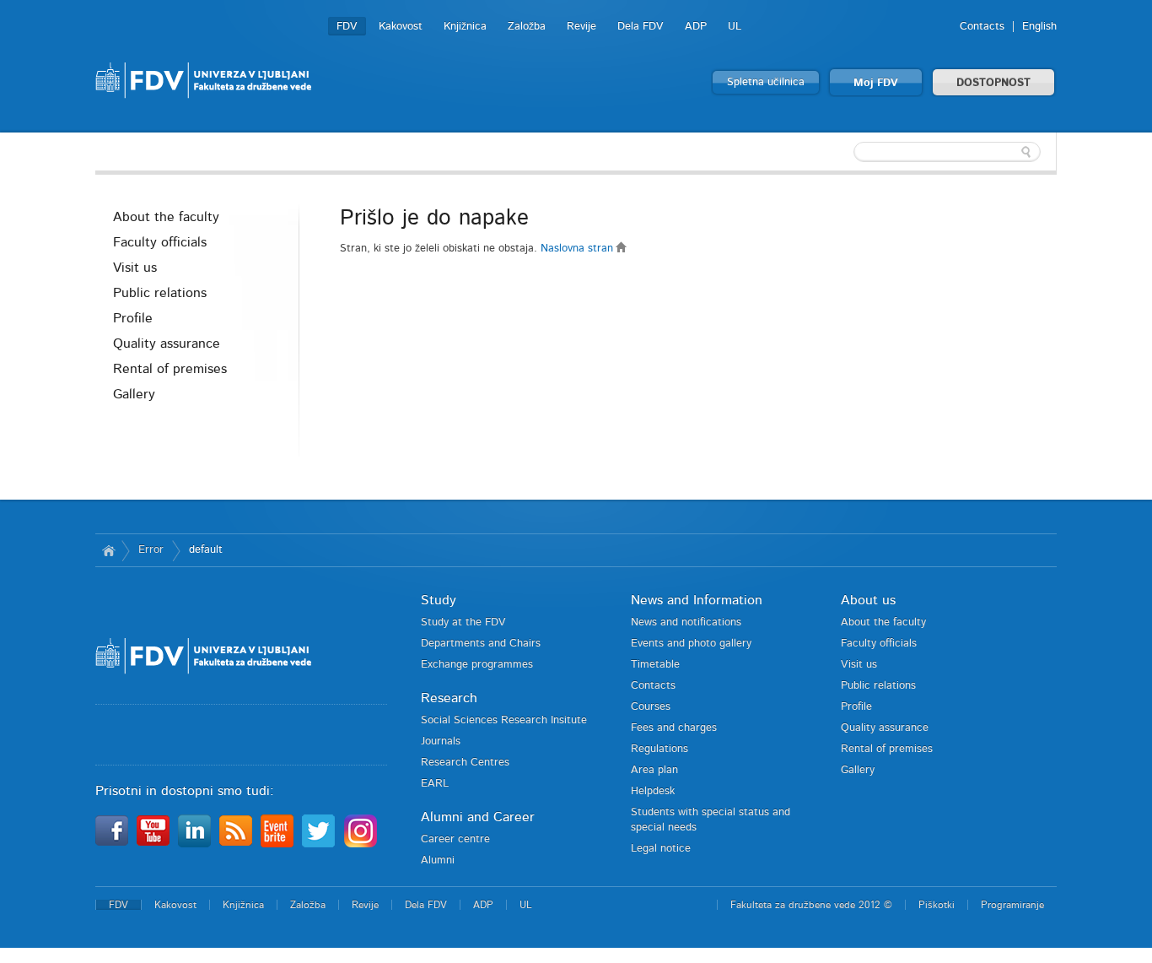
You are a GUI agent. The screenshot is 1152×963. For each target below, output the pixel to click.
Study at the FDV (463, 622)
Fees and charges (674, 727)
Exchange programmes (477, 664)
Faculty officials (160, 242)
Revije (581, 26)
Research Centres (465, 762)
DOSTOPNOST (993, 83)
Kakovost (401, 26)
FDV (347, 26)
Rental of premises (170, 369)
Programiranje (1012, 905)
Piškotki (936, 905)
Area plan (654, 770)
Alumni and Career (478, 817)
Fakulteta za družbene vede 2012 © (811, 905)
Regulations (659, 749)
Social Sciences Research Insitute (504, 720)
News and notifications (686, 622)
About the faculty (166, 217)
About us (868, 600)
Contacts (982, 26)
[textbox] (947, 152)
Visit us (135, 267)
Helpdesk (653, 791)
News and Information (696, 600)
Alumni (438, 860)
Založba (527, 26)
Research (449, 698)
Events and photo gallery (691, 643)
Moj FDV (875, 83)
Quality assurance (166, 343)
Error (151, 549)
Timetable (655, 664)
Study (438, 600)
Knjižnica (465, 26)
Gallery (134, 394)
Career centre (455, 839)
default (206, 549)
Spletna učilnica (766, 82)
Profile (133, 318)
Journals (440, 741)
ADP (696, 26)
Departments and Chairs (481, 643)
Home (108, 550)
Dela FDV (640, 26)
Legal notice (661, 848)
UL (734, 26)
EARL (435, 783)
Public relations (160, 293)
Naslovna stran (578, 248)
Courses (650, 706)
